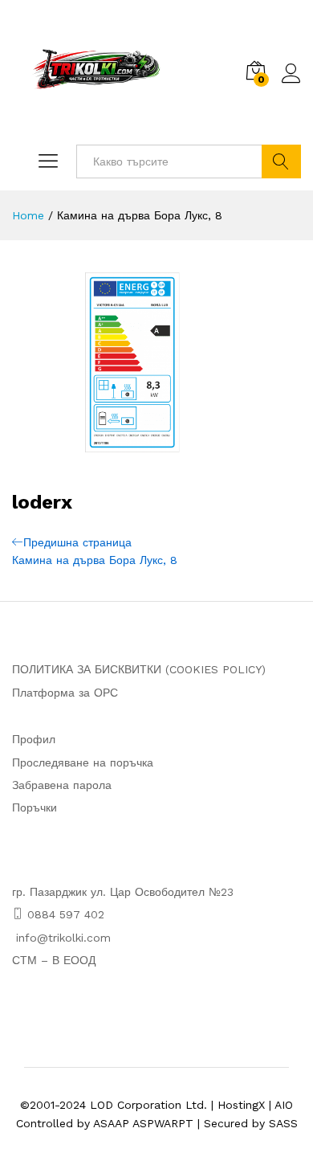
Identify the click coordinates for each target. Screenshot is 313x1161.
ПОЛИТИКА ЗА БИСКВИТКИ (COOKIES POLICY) (139, 669)
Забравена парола (62, 785)
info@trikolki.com (63, 937)
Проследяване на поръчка (82, 762)
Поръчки (34, 807)
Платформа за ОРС (65, 692)
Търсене (281, 161)
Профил (33, 739)
